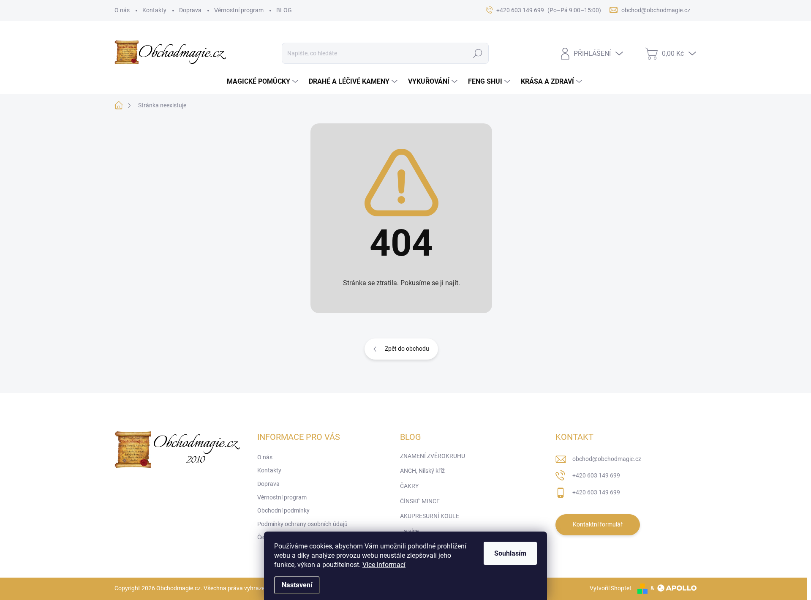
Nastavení (297, 585)
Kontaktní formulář (598, 524)
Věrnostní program (239, 10)
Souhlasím (510, 553)
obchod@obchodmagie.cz (606, 458)
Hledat (477, 53)
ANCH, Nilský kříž (422, 470)
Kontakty (154, 10)
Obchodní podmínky (283, 510)
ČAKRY (409, 486)
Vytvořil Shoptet (610, 588)
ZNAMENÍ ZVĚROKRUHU (432, 456)
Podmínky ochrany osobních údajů (302, 524)
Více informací (384, 565)
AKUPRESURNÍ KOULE (429, 516)
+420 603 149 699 (596, 475)
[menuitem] (263, 81)
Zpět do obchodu (407, 348)
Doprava (190, 10)
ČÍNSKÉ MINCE (420, 501)
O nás (122, 10)
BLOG (284, 10)
